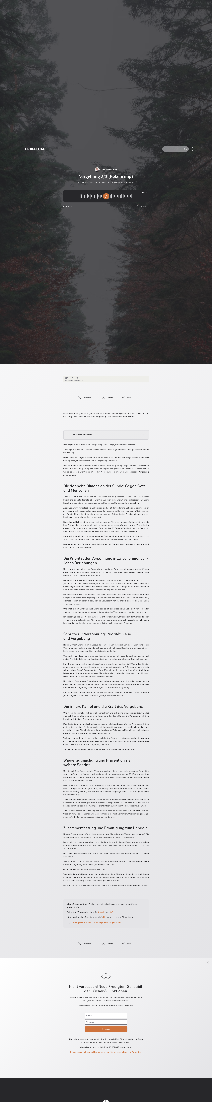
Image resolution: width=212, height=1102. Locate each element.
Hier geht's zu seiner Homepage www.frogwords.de (97, 922)
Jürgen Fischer (109, 169)
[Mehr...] (19, 149)
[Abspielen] (106, 196)
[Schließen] (207, 962)
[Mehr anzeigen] (144, 435)
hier (105, 917)
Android (101, 912)
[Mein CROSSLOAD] (192, 149)
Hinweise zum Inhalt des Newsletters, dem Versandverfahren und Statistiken (106, 1052)
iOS (111, 912)
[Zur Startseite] (35, 149)
